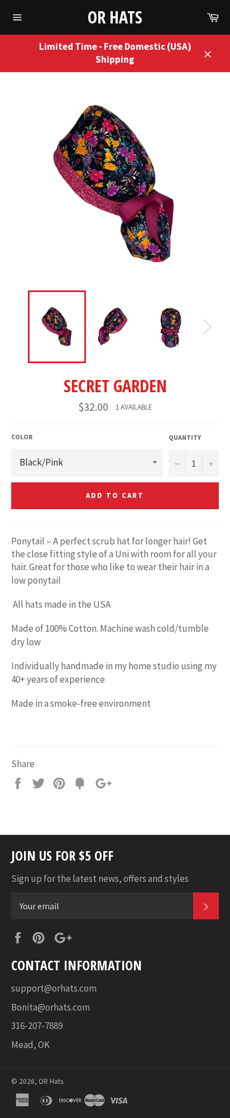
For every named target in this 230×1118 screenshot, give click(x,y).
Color (21, 437)
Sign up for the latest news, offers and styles (100, 878)
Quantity (185, 437)
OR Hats (115, 17)
